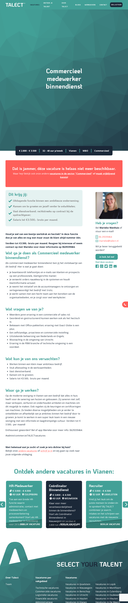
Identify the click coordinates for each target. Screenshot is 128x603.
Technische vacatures (47, 587)
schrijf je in (46, 450)
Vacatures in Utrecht (77, 594)
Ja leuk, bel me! (106, 256)
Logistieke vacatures (47, 594)
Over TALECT (65, 4)
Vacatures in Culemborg (109, 591)
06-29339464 (105, 236)
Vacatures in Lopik (106, 584)
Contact (103, 5)
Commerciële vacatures (48, 591)
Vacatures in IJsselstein (78, 584)
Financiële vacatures (46, 598)
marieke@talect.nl (108, 240)
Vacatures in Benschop (78, 591)
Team (9, 584)
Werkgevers (90, 5)
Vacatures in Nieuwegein (79, 587)
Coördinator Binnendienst (59, 488)
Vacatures (34, 5)
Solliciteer (116, 5)
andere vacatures (27, 450)
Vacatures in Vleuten (107, 598)
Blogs (78, 5)
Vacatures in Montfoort (108, 587)
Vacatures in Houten (77, 598)
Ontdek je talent (47, 4)
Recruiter (96, 486)
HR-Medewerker (21, 486)
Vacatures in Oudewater (109, 594)
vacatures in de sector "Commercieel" (71, 173)
